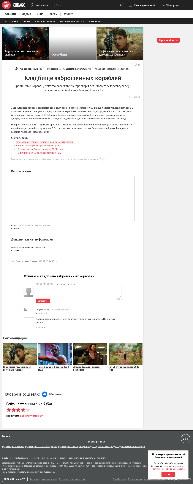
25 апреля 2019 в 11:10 (61, 309)
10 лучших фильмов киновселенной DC (38, 152)
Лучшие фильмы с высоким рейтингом (87, 368)
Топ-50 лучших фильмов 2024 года (53, 368)
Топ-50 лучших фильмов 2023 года (124, 368)
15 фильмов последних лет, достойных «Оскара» (17, 368)
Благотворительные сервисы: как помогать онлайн (45, 141)
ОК (168, 474)
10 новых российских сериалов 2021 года (39, 149)
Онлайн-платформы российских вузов (38, 145)
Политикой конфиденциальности (168, 468)
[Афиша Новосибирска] (13, 5)
